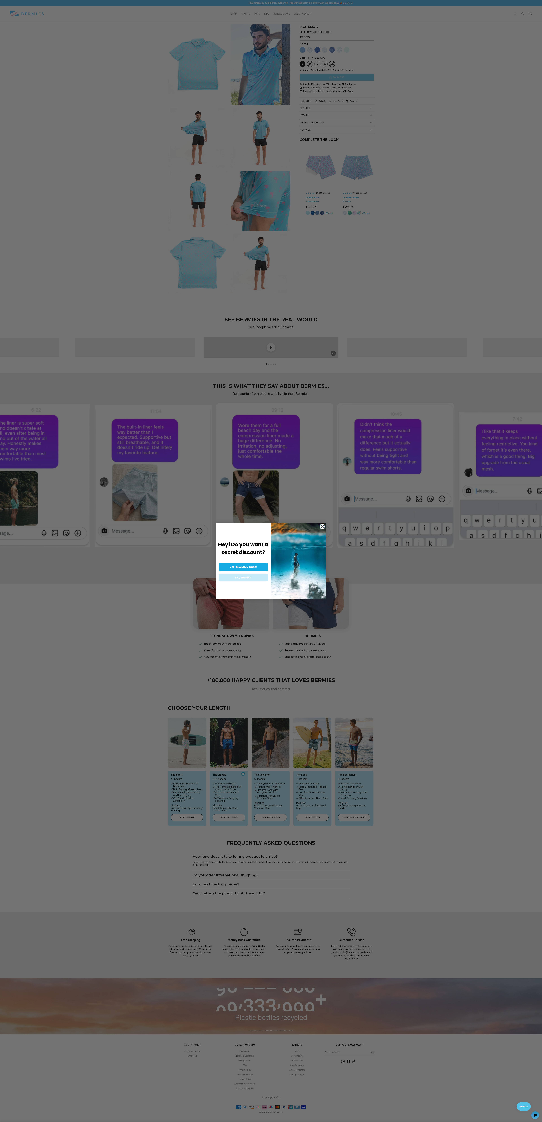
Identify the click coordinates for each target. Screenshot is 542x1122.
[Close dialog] (322, 526)
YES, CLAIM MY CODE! (243, 567)
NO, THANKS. (243, 577)
